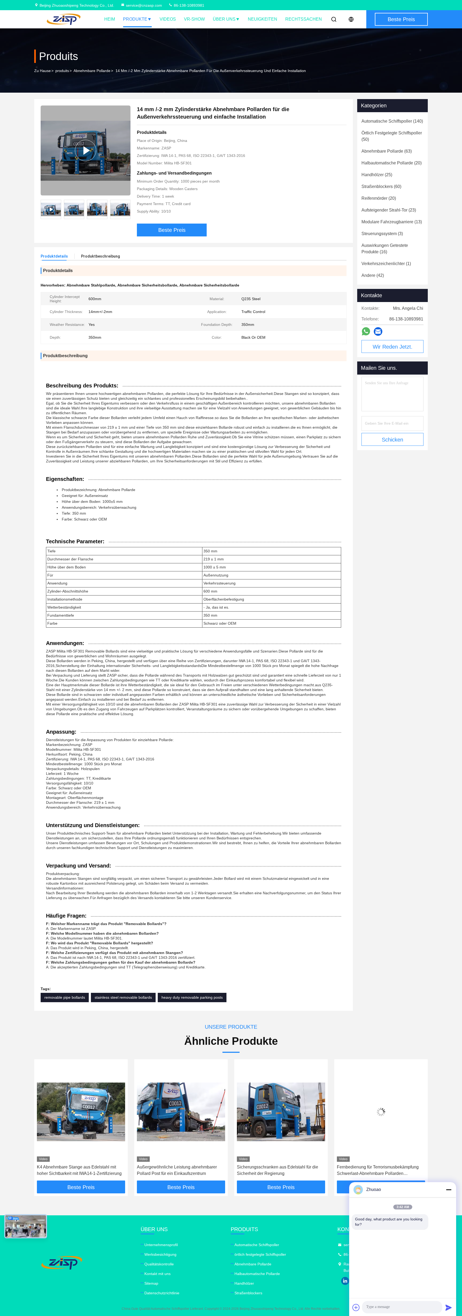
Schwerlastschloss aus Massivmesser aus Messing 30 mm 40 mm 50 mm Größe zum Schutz (377, 1171)
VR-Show (194, 19)
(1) (386, 263)
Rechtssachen (303, 19)
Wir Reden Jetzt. (393, 347)
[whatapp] (365, 331)
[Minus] (448, 1189)
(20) (391, 163)
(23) (388, 210)
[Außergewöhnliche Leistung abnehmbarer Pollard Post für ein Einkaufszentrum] (81, 1112)
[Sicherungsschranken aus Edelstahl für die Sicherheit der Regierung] (181, 1112)
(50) (391, 136)
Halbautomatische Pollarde (257, 1274)
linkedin (345, 1281)
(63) (386, 151)
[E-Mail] (378, 331)
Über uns (224, 19)
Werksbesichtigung (160, 1254)
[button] (126, 209)
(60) (381, 186)
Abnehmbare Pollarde (92, 71)
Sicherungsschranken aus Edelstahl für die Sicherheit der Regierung (177, 1170)
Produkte (135, 19)
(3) (382, 233)
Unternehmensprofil (161, 1245)
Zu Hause (42, 71)
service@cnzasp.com (144, 5)
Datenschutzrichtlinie (161, 1293)
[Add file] (356, 1307)
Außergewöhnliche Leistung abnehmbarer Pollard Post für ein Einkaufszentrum (77, 1170)
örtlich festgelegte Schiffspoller (260, 1254)
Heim (109, 19)
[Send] (448, 1307)
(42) (372, 275)
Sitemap (151, 1283)
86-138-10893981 (188, 5)
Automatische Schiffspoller (256, 1245)
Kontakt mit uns (157, 1274)
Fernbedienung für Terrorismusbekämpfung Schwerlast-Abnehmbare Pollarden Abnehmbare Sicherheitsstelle (278, 1171)
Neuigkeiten (262, 19)
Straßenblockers (248, 1293)
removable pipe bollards (64, 997)
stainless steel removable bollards (123, 997)
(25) (376, 174)
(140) (392, 121)
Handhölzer (244, 1283)
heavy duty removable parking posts (192, 997)
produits (62, 71)
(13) (391, 222)
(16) (384, 248)
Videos (168, 19)
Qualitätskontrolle (159, 1264)
